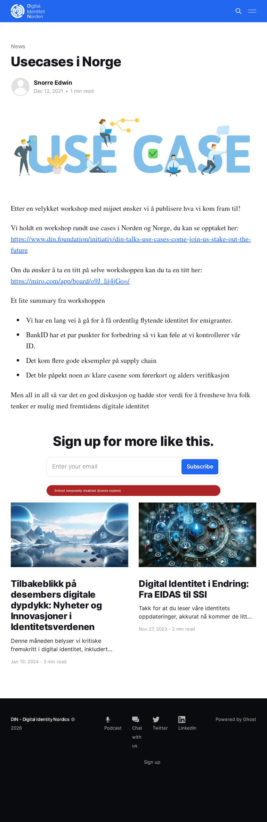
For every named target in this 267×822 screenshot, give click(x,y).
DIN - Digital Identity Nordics (40, 719)
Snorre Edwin (53, 82)
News (18, 46)
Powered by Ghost (236, 719)
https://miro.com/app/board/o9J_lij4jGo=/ (70, 280)
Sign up (152, 762)
